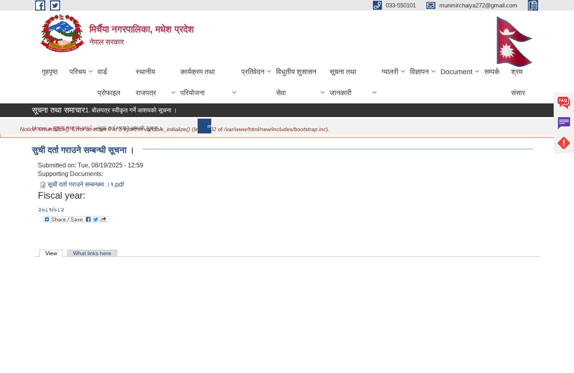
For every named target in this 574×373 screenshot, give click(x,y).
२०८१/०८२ (51, 209)
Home (39, 128)
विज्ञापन (419, 72)
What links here (92, 253)
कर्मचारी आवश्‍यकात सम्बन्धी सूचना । (118, 126)
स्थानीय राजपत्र (146, 82)
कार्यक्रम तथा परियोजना (197, 82)
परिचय (78, 72)
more (211, 126)
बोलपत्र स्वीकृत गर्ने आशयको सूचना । (132, 110)
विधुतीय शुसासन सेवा (296, 82)
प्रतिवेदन (252, 72)
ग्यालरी (389, 72)
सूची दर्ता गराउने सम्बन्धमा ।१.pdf (86, 184)
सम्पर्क (491, 72)
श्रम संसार (518, 82)
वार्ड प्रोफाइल (109, 82)
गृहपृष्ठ (50, 72)
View (54, 253)
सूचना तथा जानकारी (343, 82)
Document (456, 72)
